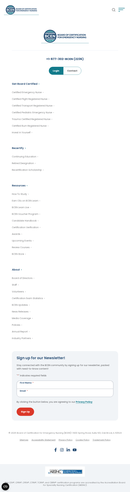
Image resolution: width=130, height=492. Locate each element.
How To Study (19, 194)
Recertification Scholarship (27, 170)
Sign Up (25, 411)
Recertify (18, 148)
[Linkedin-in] (68, 450)
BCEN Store (18, 254)
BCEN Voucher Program (25, 214)
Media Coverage (21, 318)
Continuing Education (24, 156)
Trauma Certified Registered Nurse (31, 119)
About (16, 269)
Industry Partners (21, 338)
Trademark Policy (101, 440)
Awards (16, 234)
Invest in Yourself (21, 132)
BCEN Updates (20, 305)
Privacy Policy (84, 401)
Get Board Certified (24, 84)
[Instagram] (62, 450)
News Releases (20, 311)
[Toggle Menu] (121, 9)
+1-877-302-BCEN (65, 59)
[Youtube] (75, 450)
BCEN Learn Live (20, 207)
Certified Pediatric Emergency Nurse (32, 112)
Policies (16, 325)
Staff (14, 284)
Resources (19, 185)
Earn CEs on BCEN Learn (25, 200)
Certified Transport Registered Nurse (32, 105)
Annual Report (20, 331)
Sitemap (24, 440)
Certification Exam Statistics (27, 298)
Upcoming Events (22, 240)
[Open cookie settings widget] (5, 486)
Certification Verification (25, 227)
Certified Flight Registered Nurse (29, 99)
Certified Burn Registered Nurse (29, 125)
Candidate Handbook (24, 220)
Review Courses (21, 247)
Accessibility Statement (43, 440)
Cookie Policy (82, 440)
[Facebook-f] (56, 450)
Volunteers (18, 291)
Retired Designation (23, 163)
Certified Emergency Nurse (27, 92)
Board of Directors (22, 278)
